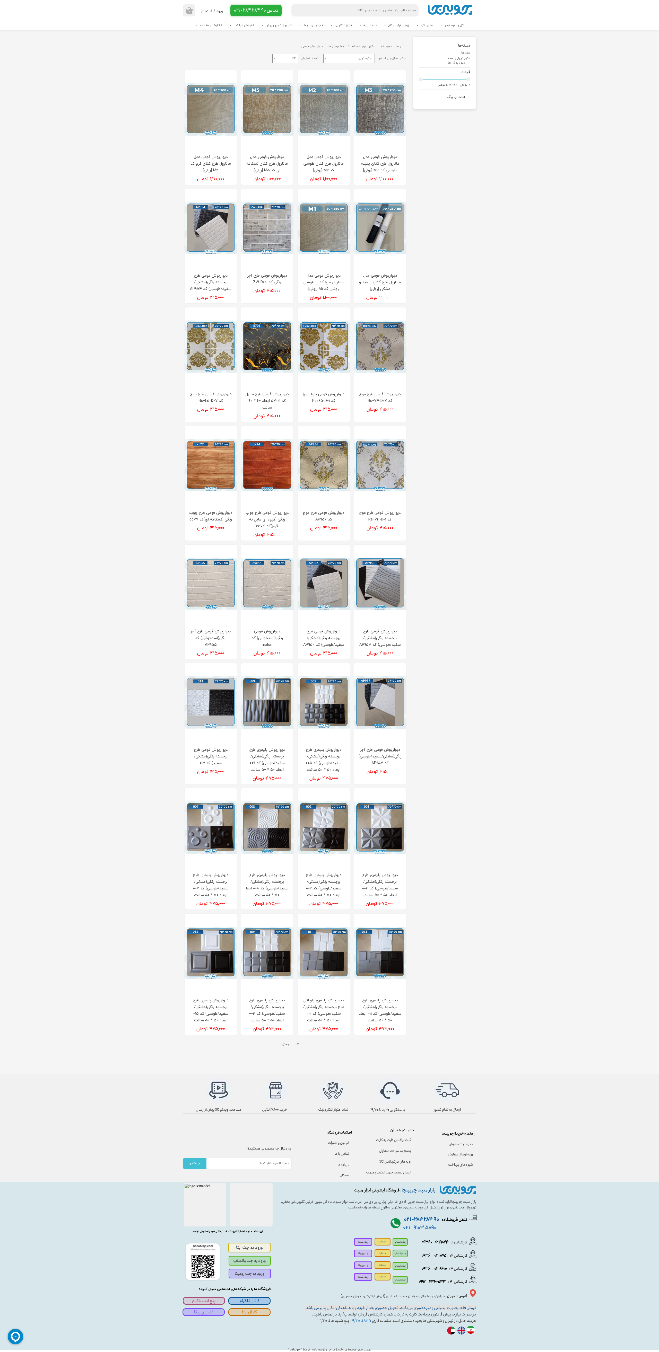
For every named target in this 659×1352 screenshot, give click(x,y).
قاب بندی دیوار (313, 25)
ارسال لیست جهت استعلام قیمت (392, 1172)
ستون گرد (427, 25)
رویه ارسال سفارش (460, 1154)
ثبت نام (206, 11)
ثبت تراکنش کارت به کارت (393, 1140)
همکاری (344, 1175)
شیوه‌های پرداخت (460, 1165)
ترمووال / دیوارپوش (279, 25)
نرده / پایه (370, 25)
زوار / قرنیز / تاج (398, 25)
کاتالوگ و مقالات (211, 25)
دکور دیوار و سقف (458, 58)
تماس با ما (342, 1153)
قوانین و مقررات (338, 1143)
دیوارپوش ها (456, 63)
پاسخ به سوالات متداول (395, 1151)
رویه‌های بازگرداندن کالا (395, 1161)
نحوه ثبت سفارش (461, 1144)
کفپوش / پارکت (244, 25)
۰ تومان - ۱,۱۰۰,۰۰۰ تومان (454, 85)
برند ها (465, 52)
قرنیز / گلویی (343, 25)
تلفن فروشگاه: (435, 1220)
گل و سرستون (454, 25)
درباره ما (343, 1164)
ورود (219, 11)
